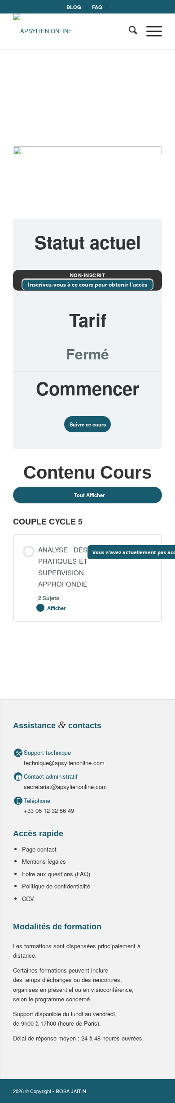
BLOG (73, 7)
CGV (28, 898)
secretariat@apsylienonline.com (65, 786)
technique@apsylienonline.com (64, 762)
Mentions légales (44, 861)
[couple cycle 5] (87, 176)
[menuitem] (74, 7)
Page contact (39, 849)
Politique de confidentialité (56, 886)
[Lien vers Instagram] (155, 1091)
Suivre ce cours (88, 424)
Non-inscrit (87, 275)
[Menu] (149, 31)
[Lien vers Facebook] (142, 1091)
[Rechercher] (128, 31)
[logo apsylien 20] (72, 31)
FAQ (97, 7)
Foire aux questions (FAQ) (56, 874)
